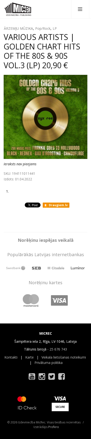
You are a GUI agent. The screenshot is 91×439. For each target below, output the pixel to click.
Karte (29, 357)
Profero (53, 427)
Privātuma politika (48, 362)
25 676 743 (58, 349)
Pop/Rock (42, 28)
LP (55, 28)
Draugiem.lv (58, 205)
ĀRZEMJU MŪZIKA (18, 28)
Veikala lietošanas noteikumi (63, 357)
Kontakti (10, 357)
